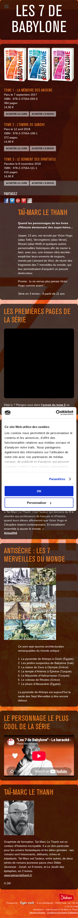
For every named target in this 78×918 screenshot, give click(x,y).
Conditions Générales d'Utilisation (62, 912)
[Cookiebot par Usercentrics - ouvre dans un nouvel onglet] (56, 412)
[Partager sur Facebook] (6, 201)
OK (39, 491)
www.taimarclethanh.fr (18, 875)
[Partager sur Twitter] (12, 201)
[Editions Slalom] (66, 897)
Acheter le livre (16, 114)
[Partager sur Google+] (18, 201)
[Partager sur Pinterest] (23, 201)
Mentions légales (37, 912)
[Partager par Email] (29, 201)
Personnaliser (36, 502)
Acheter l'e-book (43, 114)
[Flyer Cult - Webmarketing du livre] (27, 903)
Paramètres (57, 479)
